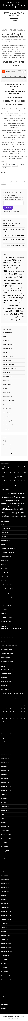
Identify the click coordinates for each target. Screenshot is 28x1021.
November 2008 (6, 984)
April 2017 (4, 766)
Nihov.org (4, 677)
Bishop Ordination (19, 257)
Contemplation (7, 348)
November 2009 (6, 947)
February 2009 (5, 976)
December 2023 (6, 734)
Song (17, 41)
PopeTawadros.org (6, 681)
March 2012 (4, 875)
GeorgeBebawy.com (7, 653)
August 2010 (5, 923)
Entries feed (6, 445)
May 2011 (3, 895)
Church (18, 262)
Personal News (11, 311)
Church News (11, 265)
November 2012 (6, 855)
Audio (24, 39)
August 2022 (5, 738)
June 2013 (4, 842)
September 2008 (6, 992)
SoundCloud (17, 183)
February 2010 (5, 935)
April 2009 (4, 968)
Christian (14, 181)
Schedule (6, 317)
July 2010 (4, 927)
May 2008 (4, 1008)
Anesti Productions (7, 669)
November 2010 (6, 915)
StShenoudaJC (5, 689)
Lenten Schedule (15, 302)
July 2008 (4, 1000)
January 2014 (5, 830)
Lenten (8, 302)
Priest (9, 314)
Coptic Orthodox (12, 280)
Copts (7, 290)
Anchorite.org (5, 641)
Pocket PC (6, 405)
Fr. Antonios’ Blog (6, 649)
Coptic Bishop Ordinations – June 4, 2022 (13, 473)
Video (15, 320)
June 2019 (4, 746)
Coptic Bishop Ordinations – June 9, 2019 (13, 481)
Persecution (6, 396)
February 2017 (5, 770)
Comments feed (8, 449)
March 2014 (4, 822)
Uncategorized (7, 425)
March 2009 (5, 972)
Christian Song (20, 181)
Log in (5, 441)
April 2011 (4, 899)
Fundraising (19, 293)
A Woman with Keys (7, 637)
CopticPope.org (6, 673)
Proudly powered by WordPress (11, 1016)
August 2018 (5, 758)
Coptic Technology (16, 288)
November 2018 (6, 754)
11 (6, 712)
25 (7, 718)
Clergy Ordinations (11, 268)
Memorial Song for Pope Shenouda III (12, 35)
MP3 (9, 183)
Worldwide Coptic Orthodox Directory (12, 693)
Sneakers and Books (7, 661)
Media (13, 41)
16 (24, 712)
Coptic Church (20, 271)
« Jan (2, 726)
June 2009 (4, 959)
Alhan (6, 181)
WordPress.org (7, 453)
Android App (7, 332)
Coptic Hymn (8, 41)
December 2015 (6, 786)
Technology (6, 421)
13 (14, 712)
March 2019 (4, 750)
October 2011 (5, 891)
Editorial (5, 372)
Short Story (13, 317)
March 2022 (4, 742)
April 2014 (4, 818)
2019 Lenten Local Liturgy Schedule (13, 245)
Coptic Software (8, 364)
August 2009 (5, 955)
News (15, 305)
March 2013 (4, 847)
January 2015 (5, 806)
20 (14, 715)
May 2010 (4, 931)
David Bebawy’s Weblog (14, 14)
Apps (4, 336)
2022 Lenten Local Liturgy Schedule (13, 235)
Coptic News (7, 360)
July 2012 (4, 867)
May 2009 (4, 964)
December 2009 (6, 943)
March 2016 (4, 778)
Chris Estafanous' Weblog (8, 645)
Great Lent (12, 295)
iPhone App (6, 384)
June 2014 (4, 814)
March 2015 (4, 802)
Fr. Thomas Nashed (11, 293)
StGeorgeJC (4, 685)
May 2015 (4, 798)
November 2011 (5, 887)
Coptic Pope (9, 286)
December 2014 (6, 810)
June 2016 (4, 774)
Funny (5, 295)
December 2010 (6, 911)
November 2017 (5, 762)
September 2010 (6, 919)
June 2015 (4, 794)
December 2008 (6, 980)
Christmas (12, 262)
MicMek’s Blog (5, 657)
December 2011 (5, 883)
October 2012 (5, 859)
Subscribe (8, 207)
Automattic (17, 1018)
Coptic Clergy (10, 274)
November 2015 (6, 790)
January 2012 (5, 879)
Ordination (8, 308)
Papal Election (19, 308)
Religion (17, 314)
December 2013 (6, 834)
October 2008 (5, 988)
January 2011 (5, 907)
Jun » (6, 726)
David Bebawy (13, 39)
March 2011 (4, 903)
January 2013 (5, 851)
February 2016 (5, 782)
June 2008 (4, 1004)
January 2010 (5, 939)
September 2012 (6, 863)
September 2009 (6, 951)
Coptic (3, 41)
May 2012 (4, 871)
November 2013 (6, 838)
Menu (15, 20)
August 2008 (5, 996)
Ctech (14, 290)
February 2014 (5, 826)
